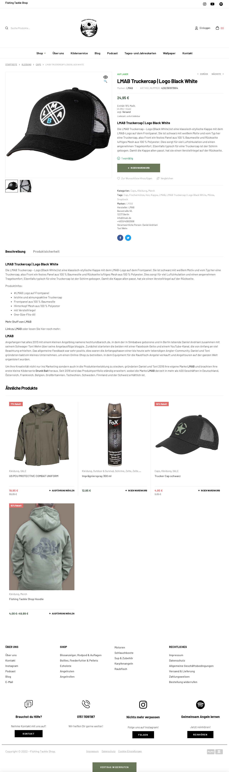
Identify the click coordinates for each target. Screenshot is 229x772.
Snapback (122, 199)
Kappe (154, 194)
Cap (126, 194)
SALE (23, 471)
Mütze (211, 194)
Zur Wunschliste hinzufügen (136, 178)
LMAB (129, 88)
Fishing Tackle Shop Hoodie (26, 599)
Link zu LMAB (13, 328)
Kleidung (26, 64)
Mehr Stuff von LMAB (18, 321)
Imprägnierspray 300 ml (96, 476)
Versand (126, 111)
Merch (151, 190)
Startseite (11, 64)
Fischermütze (136, 194)
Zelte (128, 471)
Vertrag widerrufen (114, 767)
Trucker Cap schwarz (168, 476)
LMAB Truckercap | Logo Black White (186, 194)
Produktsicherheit (46, 251)
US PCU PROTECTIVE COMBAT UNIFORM (33, 476)
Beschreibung (15, 251)
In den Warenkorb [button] (137, 490)
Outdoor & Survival (103, 471)
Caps (38, 64)
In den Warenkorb (140, 168)
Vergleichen (167, 178)
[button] (105, 79)
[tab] (15, 251)
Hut (148, 194)
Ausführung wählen (63, 490)
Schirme (119, 471)
